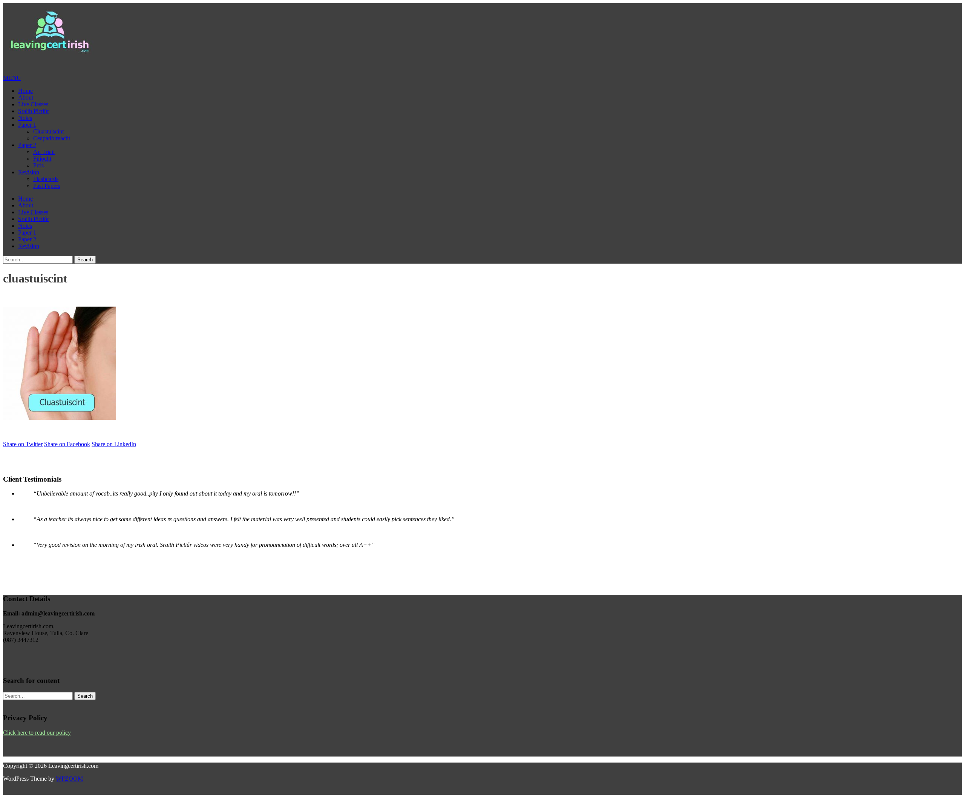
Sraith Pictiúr (33, 111)
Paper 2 (27, 145)
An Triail (44, 152)
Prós (38, 165)
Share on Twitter (23, 444)
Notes (25, 118)
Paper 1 (27, 124)
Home (25, 90)
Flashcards (45, 179)
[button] (12, 78)
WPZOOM (69, 778)
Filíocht (42, 158)
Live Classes (33, 104)
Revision (28, 172)
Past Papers (46, 186)
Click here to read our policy (37, 732)
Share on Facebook (67, 444)
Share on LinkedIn (114, 444)
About (25, 97)
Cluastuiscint (48, 131)
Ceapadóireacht (51, 138)
